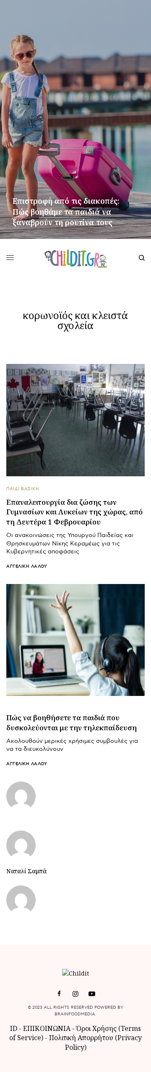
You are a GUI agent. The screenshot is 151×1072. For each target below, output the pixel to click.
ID (13, 1028)
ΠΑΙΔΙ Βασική (22, 488)
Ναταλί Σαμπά (26, 871)
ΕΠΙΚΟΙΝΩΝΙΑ (47, 1028)
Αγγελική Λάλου (26, 566)
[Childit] (76, 257)
